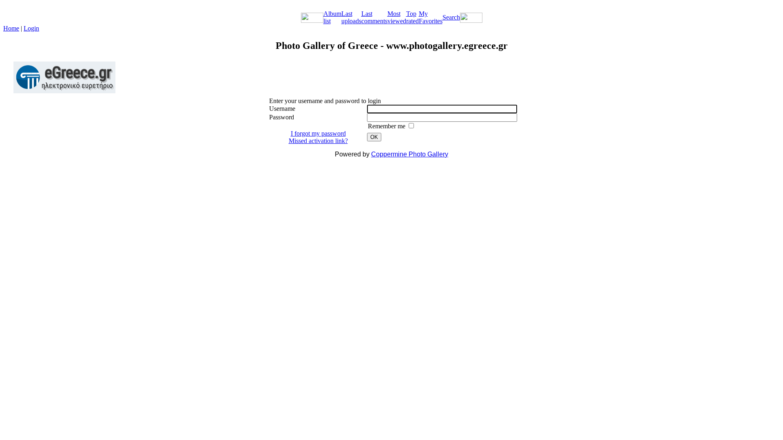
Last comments (374, 17)
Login (31, 28)
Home (11, 28)
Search (451, 17)
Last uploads (351, 17)
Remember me (387, 126)
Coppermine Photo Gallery (409, 154)
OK (374, 137)
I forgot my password (318, 133)
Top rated (412, 17)
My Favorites (430, 17)
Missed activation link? (318, 140)
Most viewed (396, 17)
